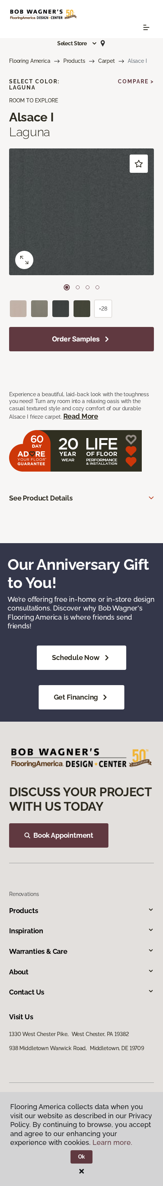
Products (74, 61)
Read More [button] (80, 416)
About (18, 972)
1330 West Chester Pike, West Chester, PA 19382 (69, 1034)
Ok (81, 1157)
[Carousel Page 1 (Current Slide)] (67, 287)
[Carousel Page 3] (87, 287)
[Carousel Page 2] (78, 287)
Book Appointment (63, 835)
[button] (77, 43)
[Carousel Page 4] (97, 287)
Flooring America (29, 61)
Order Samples (76, 339)
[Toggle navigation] (146, 27)
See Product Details (41, 498)
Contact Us (26, 992)
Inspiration (26, 931)
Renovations (24, 894)
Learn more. (112, 1142)
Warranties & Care (38, 951)
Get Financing (76, 697)
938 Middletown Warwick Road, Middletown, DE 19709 (76, 1048)
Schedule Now (76, 658)
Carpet (106, 61)
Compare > (136, 81)
